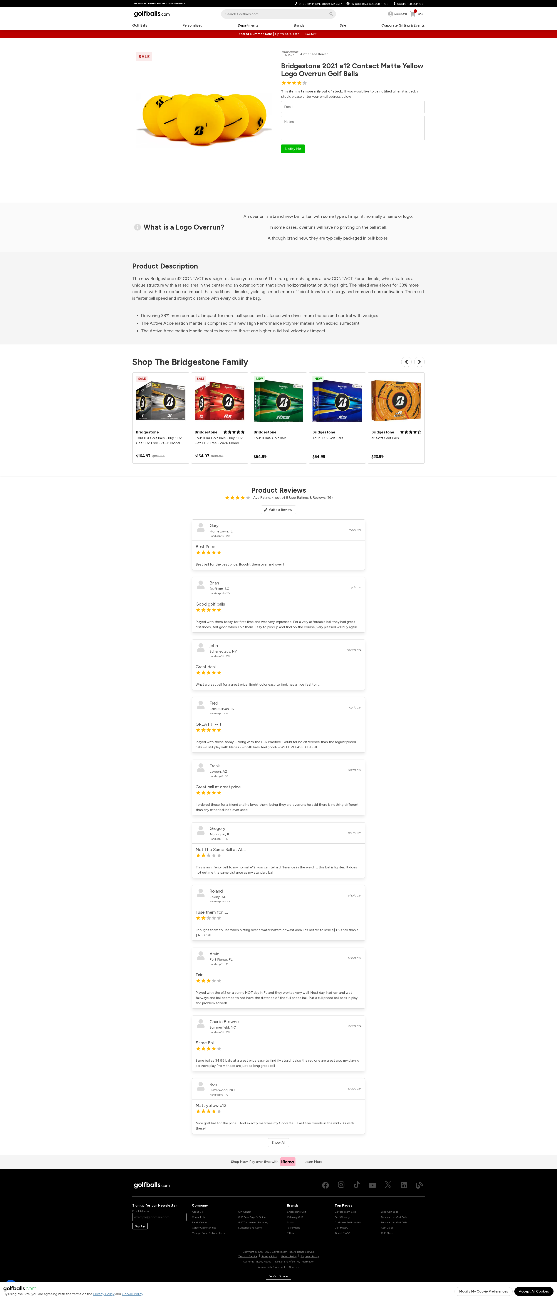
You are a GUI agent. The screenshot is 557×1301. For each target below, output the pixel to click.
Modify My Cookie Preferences (483, 1291)
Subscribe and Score (250, 1227)
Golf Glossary (342, 1217)
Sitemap (294, 1267)
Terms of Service (247, 1256)
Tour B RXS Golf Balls (270, 438)
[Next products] (419, 362)
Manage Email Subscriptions (208, 1233)
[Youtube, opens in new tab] (372, 1185)
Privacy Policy (103, 1294)
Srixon (290, 1222)
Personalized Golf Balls (394, 1217)
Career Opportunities (204, 1227)
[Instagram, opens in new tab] (341, 1185)
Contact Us (198, 1217)
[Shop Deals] (278, 34)
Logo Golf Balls (389, 1211)
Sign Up (140, 1226)
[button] (331, 14)
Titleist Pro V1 (342, 1233)
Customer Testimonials (348, 1222)
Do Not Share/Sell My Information (294, 1261)
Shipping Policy (310, 1256)
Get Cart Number (278, 1276)
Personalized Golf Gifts (394, 1222)
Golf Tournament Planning (253, 1222)
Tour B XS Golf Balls (327, 438)
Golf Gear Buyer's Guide (252, 1217)
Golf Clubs (387, 1227)
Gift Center (244, 1211)
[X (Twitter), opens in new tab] (388, 1185)
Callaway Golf (295, 1217)
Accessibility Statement (271, 1267)
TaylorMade (293, 1227)
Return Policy (289, 1256)
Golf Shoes (387, 1233)
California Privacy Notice (257, 1261)
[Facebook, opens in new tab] (325, 1185)
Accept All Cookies (534, 1291)
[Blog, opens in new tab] (419, 1185)
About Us (197, 1211)
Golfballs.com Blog (345, 1211)
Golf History (341, 1227)
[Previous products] (406, 362)
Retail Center (199, 1222)
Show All (278, 1142)
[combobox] (278, 14)
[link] (397, 13)
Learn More (313, 1162)
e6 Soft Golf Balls (385, 438)
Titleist (291, 1233)
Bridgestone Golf (296, 1211)
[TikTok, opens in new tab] (357, 1185)
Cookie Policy (132, 1294)
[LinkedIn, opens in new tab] (404, 1185)
